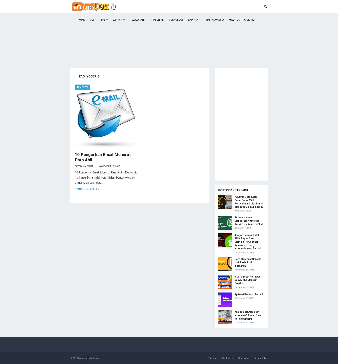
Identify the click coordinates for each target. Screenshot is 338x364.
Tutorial (157, 19)
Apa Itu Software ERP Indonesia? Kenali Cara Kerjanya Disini (247, 315)
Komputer (82, 87)
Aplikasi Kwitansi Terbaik (249, 294)
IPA (92, 19)
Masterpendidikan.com (90, 358)
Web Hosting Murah (242, 19)
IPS (103, 19)
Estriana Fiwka (84, 166)
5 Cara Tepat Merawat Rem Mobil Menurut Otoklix (247, 280)
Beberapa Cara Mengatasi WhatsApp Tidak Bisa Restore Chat (248, 221)
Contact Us (227, 358)
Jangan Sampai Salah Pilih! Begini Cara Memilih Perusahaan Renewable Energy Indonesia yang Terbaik (248, 242)
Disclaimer (243, 358)
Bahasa (117, 19)
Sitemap (213, 358)
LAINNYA (193, 19)
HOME (81, 19)
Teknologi (176, 19)
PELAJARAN (137, 19)
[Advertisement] (169, 51)
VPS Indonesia (214, 19)
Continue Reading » (87, 189)
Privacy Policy (261, 358)
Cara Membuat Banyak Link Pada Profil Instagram (247, 262)
